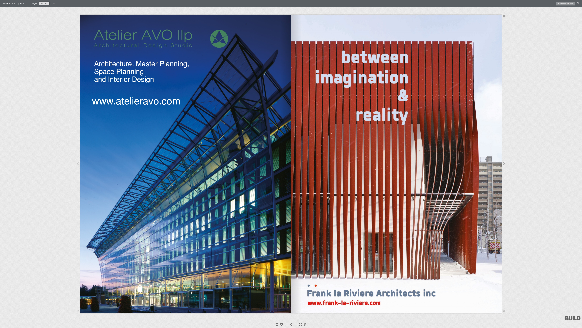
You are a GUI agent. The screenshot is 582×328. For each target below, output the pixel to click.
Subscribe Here (565, 3)
